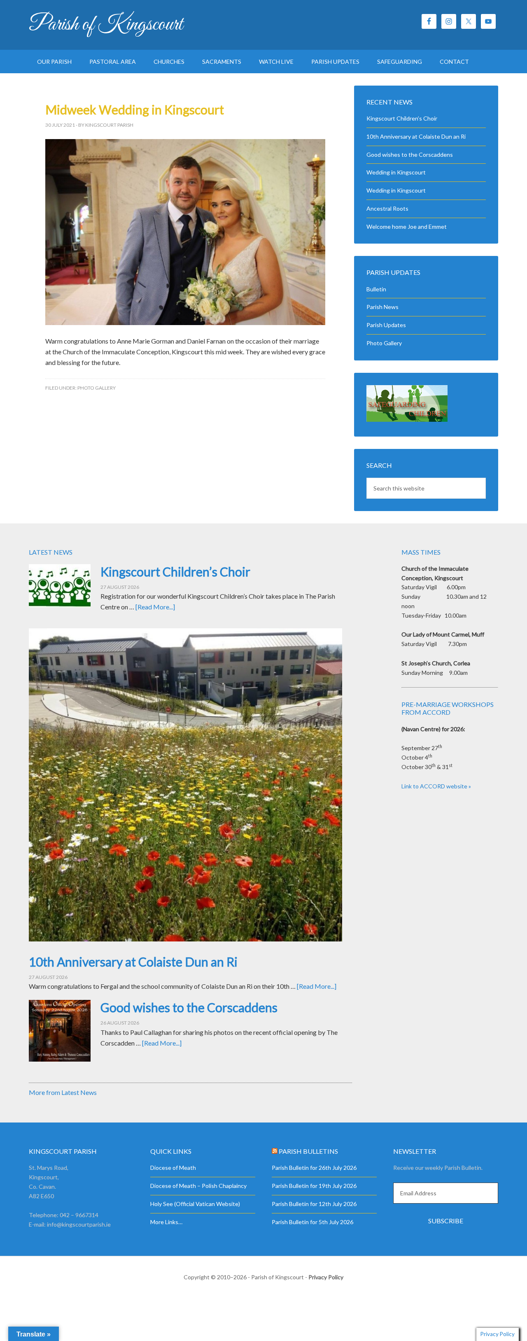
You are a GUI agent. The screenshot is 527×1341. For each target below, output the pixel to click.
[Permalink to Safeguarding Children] (407, 419)
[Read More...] (155, 607)
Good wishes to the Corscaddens (409, 154)
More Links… (166, 1221)
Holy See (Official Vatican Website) (195, 1203)
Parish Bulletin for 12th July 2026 (314, 1203)
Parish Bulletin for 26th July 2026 (314, 1167)
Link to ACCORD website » (436, 786)
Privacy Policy (325, 1277)
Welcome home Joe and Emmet (406, 226)
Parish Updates (386, 324)
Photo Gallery (96, 388)
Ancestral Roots (387, 208)
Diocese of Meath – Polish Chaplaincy (198, 1185)
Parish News (382, 306)
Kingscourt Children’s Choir (401, 118)
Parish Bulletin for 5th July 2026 (312, 1221)
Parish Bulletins (308, 1151)
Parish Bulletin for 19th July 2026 (314, 1185)
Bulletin (376, 289)
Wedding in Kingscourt (396, 172)
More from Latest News (63, 1092)
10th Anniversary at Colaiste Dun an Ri (416, 136)
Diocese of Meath (173, 1167)
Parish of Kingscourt (106, 24)
